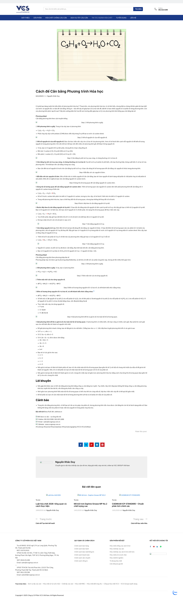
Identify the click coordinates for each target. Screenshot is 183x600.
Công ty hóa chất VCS (111, 584)
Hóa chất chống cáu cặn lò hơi (120, 546)
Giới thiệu (25, 18)
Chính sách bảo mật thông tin (84, 552)
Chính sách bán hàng (81, 546)
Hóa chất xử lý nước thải (118, 555)
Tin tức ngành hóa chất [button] (102, 18)
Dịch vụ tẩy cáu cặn (79, 18)
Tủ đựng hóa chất (116, 561)
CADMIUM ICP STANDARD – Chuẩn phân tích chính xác (128, 505)
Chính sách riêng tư (81, 561)
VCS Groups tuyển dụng (129, 584)
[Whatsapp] (160, 546)
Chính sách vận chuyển (82, 558)
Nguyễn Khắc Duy (53, 96)
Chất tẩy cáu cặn (67, 584)
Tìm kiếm (138, 9)
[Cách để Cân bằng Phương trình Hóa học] (81, 445)
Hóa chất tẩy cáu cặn (117, 549)
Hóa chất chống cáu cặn (56, 18)
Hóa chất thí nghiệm (116, 558)
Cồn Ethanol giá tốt (116, 564)
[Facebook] (150, 547)
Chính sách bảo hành (81, 549)
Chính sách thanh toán (82, 555)
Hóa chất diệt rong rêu (94, 584)
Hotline (160, 8)
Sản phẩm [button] (37, 18)
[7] (93, 291)
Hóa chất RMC (80, 584)
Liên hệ (133, 18)
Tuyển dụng (121, 18)
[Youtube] (154, 547)
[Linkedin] (157, 547)
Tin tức (38, 500)
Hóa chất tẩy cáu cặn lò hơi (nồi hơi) (122, 552)
